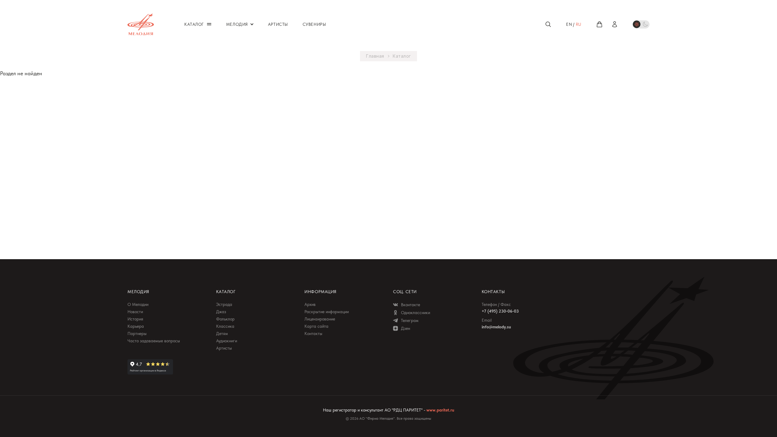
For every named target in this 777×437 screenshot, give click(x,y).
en (569, 24)
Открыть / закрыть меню (209, 24)
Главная (375, 56)
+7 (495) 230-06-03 (500, 311)
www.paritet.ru (440, 410)
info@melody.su (496, 327)
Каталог (402, 56)
